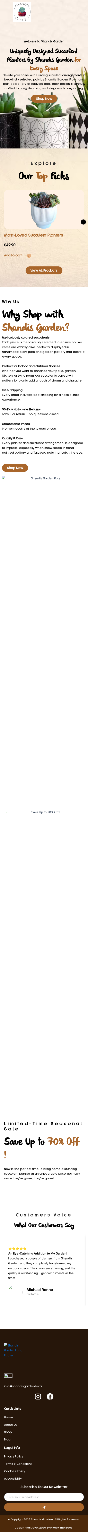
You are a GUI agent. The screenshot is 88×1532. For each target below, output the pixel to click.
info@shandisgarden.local (23, 1386)
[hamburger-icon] (81, 12)
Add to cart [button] (13, 255)
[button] (83, 221)
